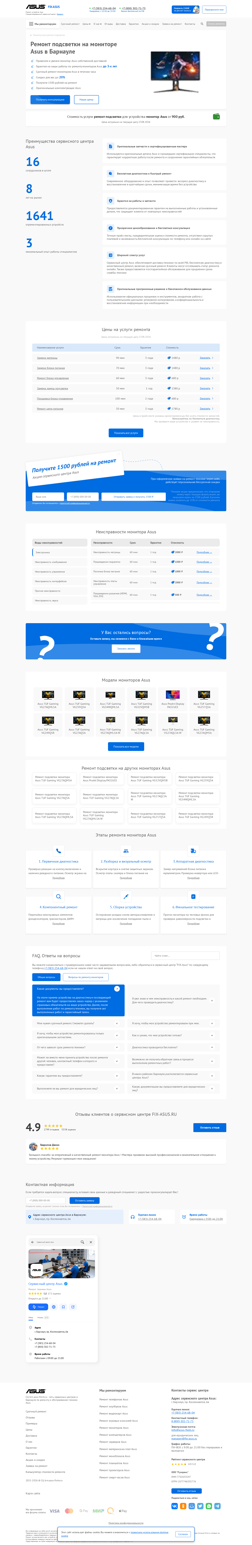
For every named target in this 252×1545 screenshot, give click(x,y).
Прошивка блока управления (55, 398)
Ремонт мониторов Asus (114, 1427)
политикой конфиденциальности (75, 503)
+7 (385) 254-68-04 (104, 8)
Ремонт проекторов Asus (114, 1470)
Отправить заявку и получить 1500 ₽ (133, 496)
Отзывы (109, 24)
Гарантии (134, 24)
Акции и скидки (150, 24)
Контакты (190, 24)
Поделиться (174, 1506)
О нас (97, 24)
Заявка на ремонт (172, 24)
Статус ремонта (216, 23)
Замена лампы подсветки (52, 388)
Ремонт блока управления (53, 378)
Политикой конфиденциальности (97, 1206)
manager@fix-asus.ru (184, 1438)
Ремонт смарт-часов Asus (114, 1477)
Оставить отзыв (209, 1127)
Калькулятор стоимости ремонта (45, 1472)
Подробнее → (204, 552)
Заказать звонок (126, 648)
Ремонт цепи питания (50, 408)
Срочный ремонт (70, 24)
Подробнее (58, 878)
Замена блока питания (51, 368)
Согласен (183, 1534)
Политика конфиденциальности (126, 1523)
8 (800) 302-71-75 (182, 1421)
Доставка (121, 24)
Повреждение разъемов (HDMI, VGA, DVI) (110, 595)
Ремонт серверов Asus (113, 1441)
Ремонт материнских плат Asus (118, 1449)
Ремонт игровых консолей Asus (118, 1420)
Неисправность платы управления (105, 582)
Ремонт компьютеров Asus (115, 1434)
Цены (85, 24)
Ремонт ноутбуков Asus (113, 1406)
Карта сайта (33, 1493)
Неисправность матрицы (106, 552)
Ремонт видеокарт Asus (113, 1413)
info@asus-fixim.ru (182, 1430)
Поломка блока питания (106, 571)
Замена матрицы (47, 357)
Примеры (31, 1423)
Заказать (205, 357)
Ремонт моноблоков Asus (114, 1456)
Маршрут (41, 1307)
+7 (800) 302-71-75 (134, 8)
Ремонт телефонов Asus (113, 1399)
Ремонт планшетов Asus (113, 1463)
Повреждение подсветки (106, 561)
